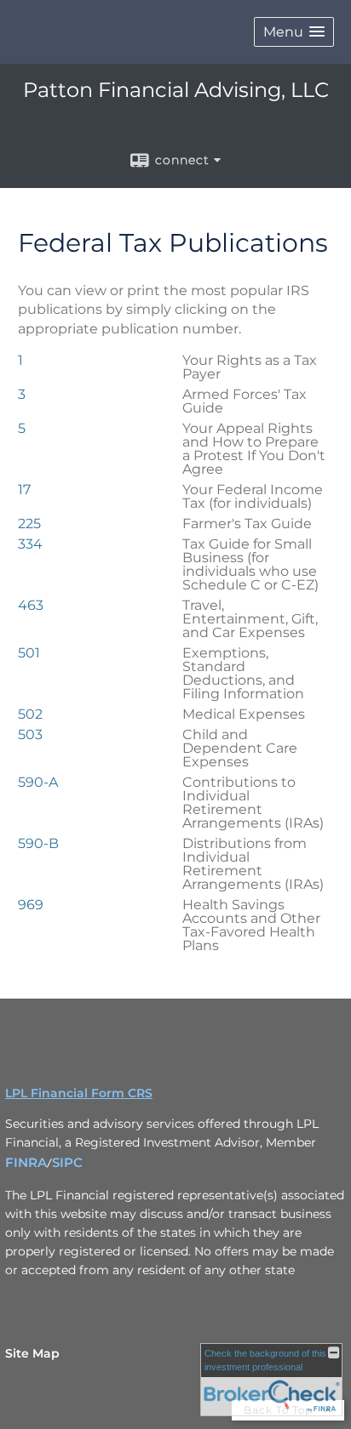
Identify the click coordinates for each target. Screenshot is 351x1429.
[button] (294, 32)
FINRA (26, 1162)
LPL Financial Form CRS (78, 1093)
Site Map (32, 1353)
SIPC (67, 1162)
